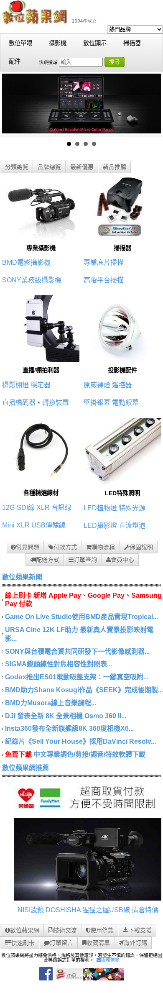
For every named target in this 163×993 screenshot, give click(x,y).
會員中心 (122, 559)
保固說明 (141, 547)
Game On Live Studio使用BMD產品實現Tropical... (81, 616)
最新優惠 (82, 167)
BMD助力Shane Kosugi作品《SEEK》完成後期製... (84, 690)
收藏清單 (98, 942)
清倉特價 (145, 910)
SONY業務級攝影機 (31, 280)
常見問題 (27, 547)
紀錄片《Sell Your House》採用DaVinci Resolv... (80, 741)
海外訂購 (135, 942)
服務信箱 (110, 959)
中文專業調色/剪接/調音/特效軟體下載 (89, 754)
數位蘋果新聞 (22, 577)
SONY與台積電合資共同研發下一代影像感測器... (77, 651)
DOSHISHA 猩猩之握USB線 (88, 910)
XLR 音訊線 (53, 507)
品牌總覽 (49, 167)
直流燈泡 (132, 525)
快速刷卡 (23, 942)
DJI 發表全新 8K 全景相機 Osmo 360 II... (65, 715)
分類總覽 (16, 167)
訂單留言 (61, 942)
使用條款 (102, 930)
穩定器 (41, 385)
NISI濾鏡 (31, 910)
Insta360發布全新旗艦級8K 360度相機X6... (69, 728)
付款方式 (65, 547)
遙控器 (122, 385)
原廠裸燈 (97, 385)
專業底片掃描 (104, 262)
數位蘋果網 (24, 930)
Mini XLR (16, 525)
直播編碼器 (19, 402)
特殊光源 (132, 508)
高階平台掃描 (104, 280)
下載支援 (140, 930)
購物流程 (103, 547)
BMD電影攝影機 (26, 262)
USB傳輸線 (48, 525)
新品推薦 (114, 167)
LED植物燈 (100, 508)
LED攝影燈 (100, 525)
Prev (13, 103)
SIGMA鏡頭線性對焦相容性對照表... (58, 664)
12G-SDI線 (18, 507)
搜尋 (114, 62)
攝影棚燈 (15, 385)
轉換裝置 (55, 402)
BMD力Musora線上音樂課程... (50, 702)
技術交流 (65, 930)
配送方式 (47, 559)
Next (150, 103)
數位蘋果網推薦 (25, 767)
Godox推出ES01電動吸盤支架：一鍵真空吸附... (76, 677)
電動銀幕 (125, 402)
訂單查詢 (85, 559)
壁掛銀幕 (97, 402)
